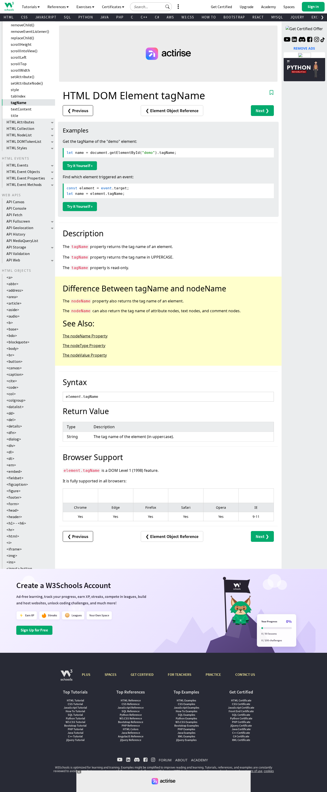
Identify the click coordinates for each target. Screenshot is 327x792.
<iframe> (14, 549)
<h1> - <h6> (16, 523)
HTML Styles (16, 147)
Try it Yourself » (80, 165)
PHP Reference (131, 725)
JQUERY (297, 17)
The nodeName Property (85, 336)
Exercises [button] (84, 6)
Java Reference (130, 732)
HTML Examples (186, 700)
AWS (170, 17)
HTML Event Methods (24, 184)
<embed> (14, 471)
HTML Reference (131, 700)
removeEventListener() (30, 31)
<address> (14, 290)
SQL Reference (131, 711)
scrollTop (19, 63)
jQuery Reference (130, 740)
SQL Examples (186, 715)
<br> (10, 355)
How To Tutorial (75, 711)
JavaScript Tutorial (75, 707)
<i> (9, 542)
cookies (269, 771)
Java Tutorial (75, 732)
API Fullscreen (18, 221)
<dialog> (13, 439)
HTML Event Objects (23, 171)
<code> (12, 387)
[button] (168, 7)
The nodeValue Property (85, 355)
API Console (16, 208)
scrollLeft (19, 57)
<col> (11, 393)
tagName (18, 102)
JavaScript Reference (131, 707)
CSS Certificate (241, 704)
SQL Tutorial (75, 715)
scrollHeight (21, 44)
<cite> (11, 380)
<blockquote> (17, 342)
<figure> (13, 490)
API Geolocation (19, 227)
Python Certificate (241, 718)
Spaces (289, 6)
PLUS (86, 674)
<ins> (11, 562)
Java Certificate (241, 729)
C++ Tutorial (75, 736)
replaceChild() (22, 37)
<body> (12, 348)
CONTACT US (245, 674)
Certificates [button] (112, 6)
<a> (9, 277)
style (15, 89)
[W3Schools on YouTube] (287, 40)
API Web (13, 260)
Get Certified (221, 6)
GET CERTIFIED (142, 674)
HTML (9, 17)
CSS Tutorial (75, 704)
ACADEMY (199, 759)
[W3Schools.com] (66, 677)
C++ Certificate (241, 732)
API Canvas (15, 201)
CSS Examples (186, 704)
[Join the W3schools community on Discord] (302, 40)
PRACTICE (213, 674)
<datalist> (15, 406)
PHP (120, 17)
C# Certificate (241, 736)
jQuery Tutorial (75, 740)
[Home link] (9, 6)
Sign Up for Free (34, 630)
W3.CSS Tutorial (75, 722)
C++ (144, 17)
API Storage (16, 247)
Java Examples (186, 732)
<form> (12, 503)
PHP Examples (186, 729)
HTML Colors (130, 729)
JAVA (104, 17)
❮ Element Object (172, 110)
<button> (14, 361)
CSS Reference (131, 704)
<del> (11, 419)
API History (15, 234)
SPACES (110, 674)
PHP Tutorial (75, 729)
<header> (14, 516)
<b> (9, 322)
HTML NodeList (19, 135)
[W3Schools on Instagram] (317, 40)
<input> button (19, 568)
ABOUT (181, 759)
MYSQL (277, 17)
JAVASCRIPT (45, 17)
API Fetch (14, 214)
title (14, 115)
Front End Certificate (241, 711)
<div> (10, 445)
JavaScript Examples (186, 707)
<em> (11, 464)
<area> (12, 296)
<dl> (10, 452)
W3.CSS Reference (130, 718)
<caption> (14, 374)
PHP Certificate (241, 722)
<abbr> (12, 283)
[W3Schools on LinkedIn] (294, 40)
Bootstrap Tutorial (75, 725)
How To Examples (186, 711)
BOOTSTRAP (234, 17)
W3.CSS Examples (186, 722)
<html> (12, 536)
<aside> (12, 309)
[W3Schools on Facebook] (310, 40)
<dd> (10, 413)
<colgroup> (16, 400)
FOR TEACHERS (179, 674)
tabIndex (18, 96)
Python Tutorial (75, 718)
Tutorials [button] (30, 6)
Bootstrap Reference (130, 722)
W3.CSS (187, 17)
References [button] (57, 6)
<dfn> (11, 432)
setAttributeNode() (27, 83)
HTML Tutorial (75, 700)
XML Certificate (241, 740)
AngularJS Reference (130, 736)
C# (157, 17)
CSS (24, 17)
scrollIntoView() (24, 50)
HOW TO (209, 17)
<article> (14, 303)
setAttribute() (22, 76)
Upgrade (247, 6)
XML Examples (186, 736)
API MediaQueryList (22, 240)
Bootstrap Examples (186, 725)
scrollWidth (20, 70)
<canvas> (14, 367)
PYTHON (85, 17)
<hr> (10, 529)
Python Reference (131, 715)
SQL (67, 17)
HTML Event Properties (25, 178)
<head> (12, 510)
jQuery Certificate (241, 725)
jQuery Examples (186, 740)
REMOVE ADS (304, 48)
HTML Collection (20, 128)
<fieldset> (14, 477)
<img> (11, 555)
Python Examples (186, 718)
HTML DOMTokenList (23, 141)
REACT (258, 17)
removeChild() (22, 25)
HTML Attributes (20, 122)
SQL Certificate (241, 715)
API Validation (18, 253)
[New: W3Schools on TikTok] (323, 40)
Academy (268, 6)
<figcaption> (17, 484)
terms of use (254, 771)
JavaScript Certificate (241, 707)
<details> (14, 426)
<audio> (13, 316)
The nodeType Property (84, 345)
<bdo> (11, 335)
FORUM (165, 759)
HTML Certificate (241, 700)
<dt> (10, 458)
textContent (21, 109)
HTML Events (17, 165)
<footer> (14, 497)
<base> (12, 329)
